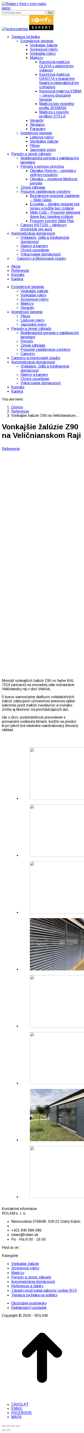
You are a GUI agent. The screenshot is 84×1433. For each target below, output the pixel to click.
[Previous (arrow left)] (4, 1430)
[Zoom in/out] (18, 1426)
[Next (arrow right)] (8, 1430)
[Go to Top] (42, 1396)
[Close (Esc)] (4, 1426)
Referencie (11, 449)
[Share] (8, 1426)
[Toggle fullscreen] (13, 1426)
